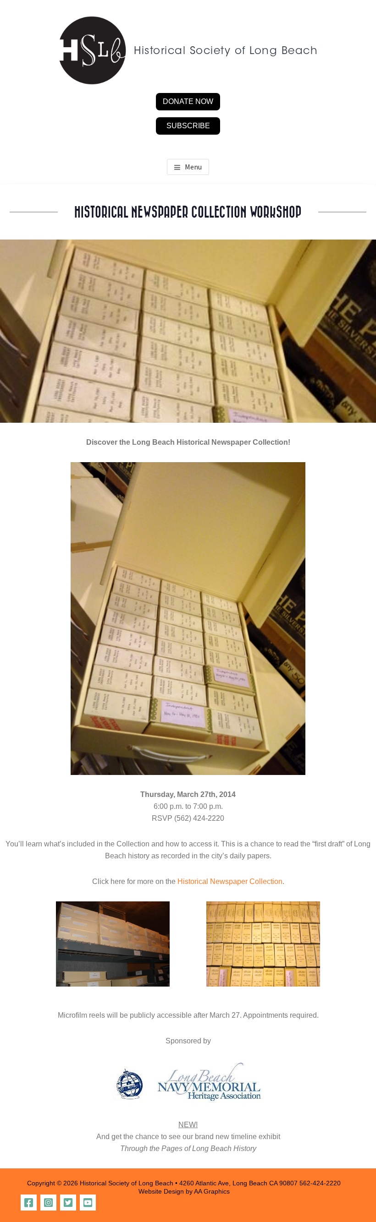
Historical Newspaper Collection (229, 881)
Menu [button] (193, 166)
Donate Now (188, 101)
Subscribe (188, 126)
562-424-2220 (320, 1183)
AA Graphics (212, 1191)
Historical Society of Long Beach (226, 51)
